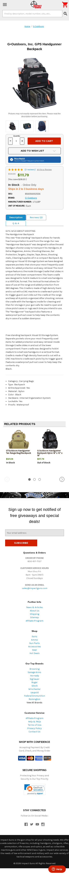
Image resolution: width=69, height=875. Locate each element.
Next (62, 479)
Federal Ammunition (34, 695)
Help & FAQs (34, 721)
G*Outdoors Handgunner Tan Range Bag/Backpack (18, 451)
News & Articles (34, 607)
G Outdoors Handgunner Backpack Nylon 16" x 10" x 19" (50, 453)
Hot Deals (35, 653)
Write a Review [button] (44, 169)
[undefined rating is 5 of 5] (15, 169)
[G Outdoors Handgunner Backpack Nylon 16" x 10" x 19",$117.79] (50, 440)
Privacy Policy (34, 728)
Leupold (34, 692)
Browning (34, 669)
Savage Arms (34, 672)
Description (15, 217)
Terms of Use (34, 725)
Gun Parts (34, 643)
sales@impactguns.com (34, 588)
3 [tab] (39, 479)
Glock (35, 685)
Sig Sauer (34, 679)
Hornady (34, 675)
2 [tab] (34, 479)
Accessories (34, 646)
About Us (34, 610)
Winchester (34, 689)
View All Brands (34, 702)
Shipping (34, 614)
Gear (34, 650)
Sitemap (34, 617)
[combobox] (32, 13)
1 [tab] (29, 479)
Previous (7, 479)
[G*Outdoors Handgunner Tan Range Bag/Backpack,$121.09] (19, 440)
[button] (34, 789)
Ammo (34, 639)
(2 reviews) (30, 169)
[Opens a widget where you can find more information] (57, 869)
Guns (34, 636)
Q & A (16, 223)
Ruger (34, 682)
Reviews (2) (36, 217)
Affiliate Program (34, 620)
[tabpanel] (18, 452)
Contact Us (34, 731)
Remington (34, 699)
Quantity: (16, 136)
